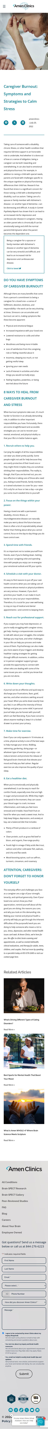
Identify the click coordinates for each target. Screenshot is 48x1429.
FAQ (4, 1207)
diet (22, 822)
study (32, 207)
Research (31, 185)
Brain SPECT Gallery (13, 1194)
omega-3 (22, 845)
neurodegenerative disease (16, 518)
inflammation (9, 807)
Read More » (9, 1029)
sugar (8, 796)
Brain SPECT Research (14, 1188)
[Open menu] (4, 6)
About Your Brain (11, 1226)
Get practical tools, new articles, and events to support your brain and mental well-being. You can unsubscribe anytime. (24, 1361)
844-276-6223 (35, 1246)
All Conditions (9, 1182)
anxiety (37, 818)
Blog (4, 1213)
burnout (7, 316)
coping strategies (19, 653)
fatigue (30, 326)
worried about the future (17, 383)
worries (7, 697)
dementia (33, 204)
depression (27, 215)
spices (23, 857)
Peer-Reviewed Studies (15, 1201)
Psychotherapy (23, 646)
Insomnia (10, 357)
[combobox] (6, 1294)
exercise (22, 752)
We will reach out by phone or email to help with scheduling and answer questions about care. (23, 1336)
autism (23, 196)
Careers (6, 1220)
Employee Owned (12, 1232)
